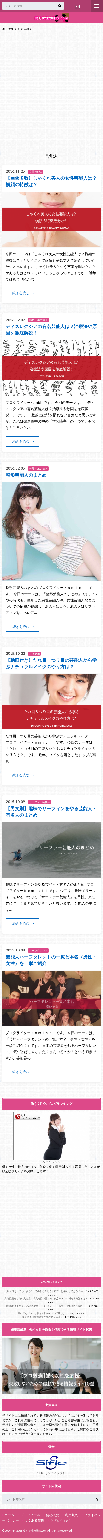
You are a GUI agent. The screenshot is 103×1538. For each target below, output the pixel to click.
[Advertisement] (51, 88)
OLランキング (51, 1162)
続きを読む (20, 293)
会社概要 (52, 1515)
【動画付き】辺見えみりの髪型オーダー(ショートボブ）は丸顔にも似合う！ (46, 1305)
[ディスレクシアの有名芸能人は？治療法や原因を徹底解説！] (51, 392)
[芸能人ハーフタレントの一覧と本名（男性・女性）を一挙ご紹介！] (51, 1023)
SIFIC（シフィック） (51, 1473)
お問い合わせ (77, 6)
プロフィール (30, 1515)
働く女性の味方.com (35, 1530)
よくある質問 (34, 1520)
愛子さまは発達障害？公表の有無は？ (42, 1316)
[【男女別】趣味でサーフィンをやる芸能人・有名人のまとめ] (51, 874)
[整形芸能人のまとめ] (51, 577)
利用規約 (71, 1515)
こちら (10, 1434)
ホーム (9, 1515)
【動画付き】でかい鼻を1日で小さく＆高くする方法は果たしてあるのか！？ (46, 1291)
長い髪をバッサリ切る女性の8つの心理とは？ (42, 1313)
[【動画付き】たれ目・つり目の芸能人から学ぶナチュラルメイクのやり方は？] (51, 726)
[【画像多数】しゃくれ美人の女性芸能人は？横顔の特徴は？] (51, 244)
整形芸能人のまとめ (26, 475)
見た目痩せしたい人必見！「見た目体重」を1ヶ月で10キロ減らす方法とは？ (46, 1298)
